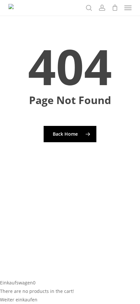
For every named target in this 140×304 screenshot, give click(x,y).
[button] (128, 8)
